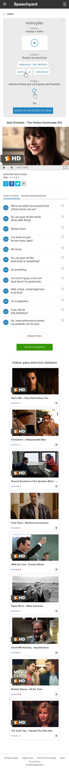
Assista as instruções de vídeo (33, 110)
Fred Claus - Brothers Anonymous (29, 523)
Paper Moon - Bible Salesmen (27, 606)
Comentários (34, 762)
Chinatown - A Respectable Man (28, 439)
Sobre (62, 758)
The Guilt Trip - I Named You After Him (31, 730)
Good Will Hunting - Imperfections (30, 647)
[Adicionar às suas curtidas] (6, 183)
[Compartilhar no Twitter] (17, 183)
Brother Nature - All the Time (26, 689)
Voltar (10, 14)
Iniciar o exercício (35, 347)
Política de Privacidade (46, 758)
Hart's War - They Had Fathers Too (29, 398)
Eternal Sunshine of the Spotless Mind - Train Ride (35, 481)
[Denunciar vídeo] (23, 183)
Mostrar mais (34, 335)
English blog (27, 758)
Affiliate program (11, 758)
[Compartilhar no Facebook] (11, 183)
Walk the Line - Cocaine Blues (27, 564)
